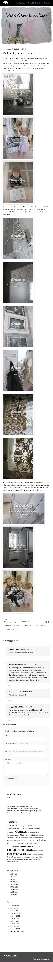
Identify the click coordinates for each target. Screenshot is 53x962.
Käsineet (16, 835)
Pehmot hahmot (17, 846)
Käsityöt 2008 (15, 913)
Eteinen (17, 625)
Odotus (16, 844)
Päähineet (29, 854)
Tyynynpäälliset (23, 859)
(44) (13, 895)
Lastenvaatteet (17, 837)
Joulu (18, 828)
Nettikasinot (20, 3)
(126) (14, 889)
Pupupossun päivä (19, 849)
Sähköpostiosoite (16, 743)
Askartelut (12, 825)
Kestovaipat (10, 832)
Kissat (29, 832)
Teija (11, 692)
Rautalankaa (40, 854)
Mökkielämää (20, 840)
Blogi (23, 826)
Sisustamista (40, 625)
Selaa (30, 3)
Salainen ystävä (23, 857)
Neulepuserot (27, 840)
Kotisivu (24, 751)
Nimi (7, 735)
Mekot (15, 840)
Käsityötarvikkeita (27, 835)
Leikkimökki (25, 837)
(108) (14, 884)
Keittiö (38, 828)
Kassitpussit (32, 828)
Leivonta (30, 837)
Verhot (39, 859)
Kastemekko (14, 906)
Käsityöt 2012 (15, 924)
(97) (13, 877)
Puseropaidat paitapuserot (37, 850)
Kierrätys (10, 629)
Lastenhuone (10, 837)
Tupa (13, 859)
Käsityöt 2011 (15, 921)
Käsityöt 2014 (15, 929)
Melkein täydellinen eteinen (19, 53)
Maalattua (10, 840)
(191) (14, 892)
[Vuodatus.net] (11, 956)
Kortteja (33, 832)
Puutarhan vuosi (16, 853)
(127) (14, 879)
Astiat (19, 826)
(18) (13, 874)
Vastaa (10, 658)
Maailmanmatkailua (17, 931)
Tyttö (17, 859)
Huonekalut (27, 625)
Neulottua (40, 840)
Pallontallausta (31, 844)
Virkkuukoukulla (12, 861)
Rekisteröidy (37, 3)
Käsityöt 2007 (15, 911)
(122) (14, 887)
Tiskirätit (9, 859)
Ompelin (22, 843)
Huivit (29, 826)
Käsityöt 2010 (15, 919)
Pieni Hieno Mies (29, 846)
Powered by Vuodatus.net (41, 959)
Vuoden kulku (20, 861)
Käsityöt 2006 (15, 908)
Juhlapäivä (24, 828)
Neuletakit (32, 840)
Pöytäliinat (35, 854)
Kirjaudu (47, 3)
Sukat (40, 857)
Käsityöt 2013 (15, 926)
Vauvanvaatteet (33, 859)
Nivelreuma (10, 844)
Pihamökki (38, 846)
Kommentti (8, 759)
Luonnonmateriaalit (38, 837)
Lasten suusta (39, 835)
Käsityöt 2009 (15, 916)
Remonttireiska (12, 857)
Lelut (33, 837)
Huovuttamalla (11, 828)
